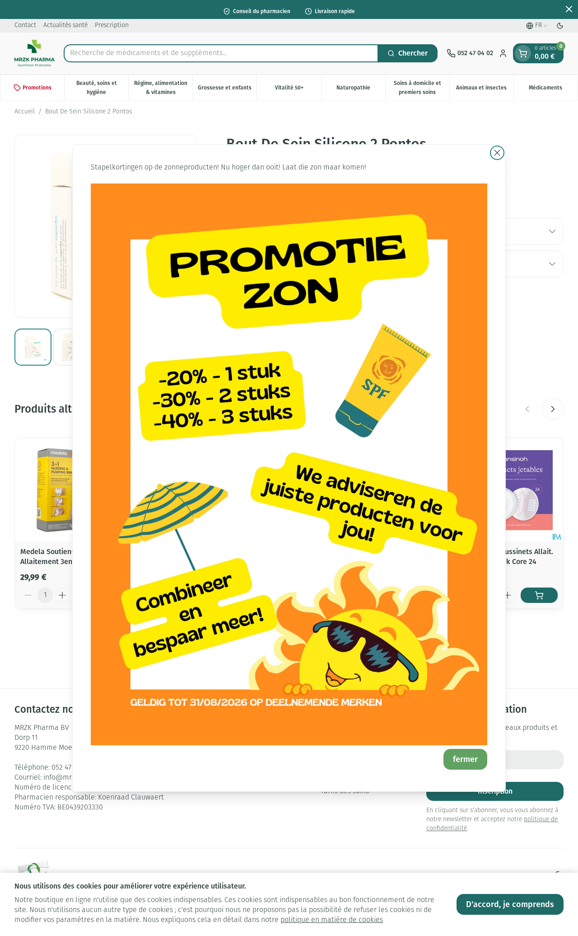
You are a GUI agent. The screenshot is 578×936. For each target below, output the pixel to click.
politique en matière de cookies (331, 920)
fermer (465, 759)
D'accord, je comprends (510, 904)
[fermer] (497, 152)
